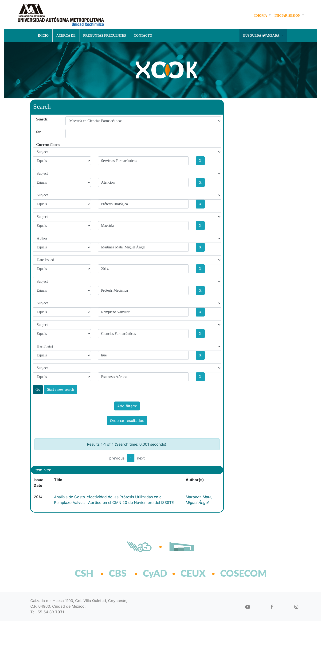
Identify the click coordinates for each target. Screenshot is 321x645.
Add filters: (127, 406)
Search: (38, 119)
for (38, 132)
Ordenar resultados (127, 420)
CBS (117, 574)
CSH (84, 574)
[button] (262, 15)
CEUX (193, 574)
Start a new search (60, 389)
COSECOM (233, 574)
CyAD (155, 574)
